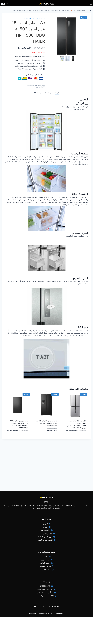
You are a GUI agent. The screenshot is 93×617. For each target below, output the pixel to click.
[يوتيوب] (34, 606)
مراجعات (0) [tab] (38, 93)
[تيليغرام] (43, 606)
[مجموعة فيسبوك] (52, 606)
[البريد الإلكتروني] (58, 606)
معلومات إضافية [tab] (48, 93)
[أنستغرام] (49, 606)
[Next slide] (75, 59)
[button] (73, 58)
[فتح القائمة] (91, 3)
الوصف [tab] (57, 93)
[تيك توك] (40, 606)
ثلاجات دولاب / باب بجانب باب (34, 18)
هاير (37, 87)
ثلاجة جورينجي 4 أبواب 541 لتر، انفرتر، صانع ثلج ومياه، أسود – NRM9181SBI (46, 423)
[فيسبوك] (55, 606)
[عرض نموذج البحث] (7, 3)
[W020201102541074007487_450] (68, 36)
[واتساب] (37, 606)
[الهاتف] (46, 606)
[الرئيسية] (90, 10)
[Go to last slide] (60, 59)
